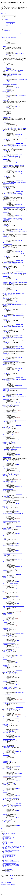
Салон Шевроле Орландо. (9, 731)
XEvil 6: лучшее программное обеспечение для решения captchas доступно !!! (14, 263)
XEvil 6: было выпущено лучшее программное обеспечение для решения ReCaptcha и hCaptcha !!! (15, 207)
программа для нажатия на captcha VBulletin (13, 165)
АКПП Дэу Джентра (8, 576)
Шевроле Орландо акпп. (9, 442)
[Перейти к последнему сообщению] (21, 125)
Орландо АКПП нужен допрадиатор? (12, 805)
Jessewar (18, 417)
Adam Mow (19, 447)
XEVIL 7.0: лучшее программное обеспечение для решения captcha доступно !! (15, 232)
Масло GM (5, 100)
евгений (5, 636)
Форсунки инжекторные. (9, 739)
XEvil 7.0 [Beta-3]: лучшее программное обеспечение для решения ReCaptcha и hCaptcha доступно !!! (14, 219)
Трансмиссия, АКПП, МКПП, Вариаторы (13, 70)
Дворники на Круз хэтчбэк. (9, 753)
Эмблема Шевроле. (7, 650)
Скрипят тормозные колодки (10, 569)
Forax (5, 622)
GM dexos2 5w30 (7, 628)
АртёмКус (5, 681)
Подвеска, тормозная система (10, 84)
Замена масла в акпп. (8, 489)
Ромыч (4, 651)
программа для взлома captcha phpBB (12, 156)
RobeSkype (18, 611)
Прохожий (5, 710)
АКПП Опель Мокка (8, 613)
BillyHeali (5, 577)
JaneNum (18, 518)
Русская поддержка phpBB (7, 878)
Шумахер (5, 740)
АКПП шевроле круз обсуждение (11, 798)
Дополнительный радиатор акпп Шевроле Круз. (14, 420)
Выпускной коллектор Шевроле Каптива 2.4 (13, 606)
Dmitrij (17, 550)
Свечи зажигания (7, 694)
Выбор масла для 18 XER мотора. (11, 405)
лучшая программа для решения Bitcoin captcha (14, 370)
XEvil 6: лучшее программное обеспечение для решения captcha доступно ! (14, 327)
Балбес (17, 684)
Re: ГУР (18, 106)
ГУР (4, 591)
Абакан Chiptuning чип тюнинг (10, 672)
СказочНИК (6, 460)
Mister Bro (6, 563)
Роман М (18, 125)
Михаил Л (5, 414)
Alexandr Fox (6, 500)
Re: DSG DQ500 (20, 53)
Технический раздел (8, 37)
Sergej (5, 450)
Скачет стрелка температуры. (10, 412)
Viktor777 (5, 732)
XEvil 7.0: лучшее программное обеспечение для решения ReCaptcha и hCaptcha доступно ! (14, 146)
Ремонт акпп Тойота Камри (9, 481)
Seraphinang (6, 381)
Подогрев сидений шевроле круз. (11, 474)
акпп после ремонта (8, 635)
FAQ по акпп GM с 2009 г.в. (9, 783)
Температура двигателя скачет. (10, 449)
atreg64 (7, 54)
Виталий (5, 547)
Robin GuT (6, 747)
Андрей (5, 421)
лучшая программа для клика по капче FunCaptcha (15, 253)
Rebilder (18, 454)
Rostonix (5, 475)
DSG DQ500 (6, 506)
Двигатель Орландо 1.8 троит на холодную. (13, 620)
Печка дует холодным (8, 680)
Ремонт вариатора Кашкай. (9, 434)
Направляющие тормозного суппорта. (12, 812)
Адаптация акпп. (7, 117)
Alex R (4, 607)
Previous (18, 736)
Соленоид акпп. (7, 496)
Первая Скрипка (7, 688)
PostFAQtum (19, 647)
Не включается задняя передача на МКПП (13, 513)
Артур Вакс (19, 699)
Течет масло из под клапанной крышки (12, 776)
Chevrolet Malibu (7, 457)
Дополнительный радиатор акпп (18, 74)
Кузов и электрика (7, 91)
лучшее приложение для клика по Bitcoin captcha (14, 128)
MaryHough (8, 68)
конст (4, 406)
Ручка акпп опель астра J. (9, 643)
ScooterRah (8, 97)
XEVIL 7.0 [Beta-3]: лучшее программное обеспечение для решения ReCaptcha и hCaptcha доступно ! (14, 195)
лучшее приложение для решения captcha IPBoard (14, 273)
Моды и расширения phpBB (7, 882)
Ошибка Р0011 (6, 724)
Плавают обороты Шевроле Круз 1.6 (11, 545)
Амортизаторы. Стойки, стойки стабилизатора (14, 702)
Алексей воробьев (7, 599)
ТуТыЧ (4, 696)
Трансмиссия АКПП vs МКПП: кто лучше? (13, 583)
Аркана (18, 758)
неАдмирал (19, 773)
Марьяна (6, 507)
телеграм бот (19, 486)
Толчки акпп (6, 535)
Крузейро (5, 570)
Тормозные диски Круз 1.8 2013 (10, 687)
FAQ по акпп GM (8, 75)
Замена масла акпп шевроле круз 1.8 (11, 521)
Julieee (4, 436)
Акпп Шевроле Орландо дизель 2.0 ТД (12, 709)
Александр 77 (6, 644)
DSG (4, 46)
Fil (5, 821)
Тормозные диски (7, 761)
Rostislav (18, 788)
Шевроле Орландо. (7, 528)
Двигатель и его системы (9, 57)
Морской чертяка (20, 633)
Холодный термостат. (8, 561)
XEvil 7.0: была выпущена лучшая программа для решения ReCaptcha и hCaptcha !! (14, 294)
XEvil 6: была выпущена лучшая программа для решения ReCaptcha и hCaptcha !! (14, 360)
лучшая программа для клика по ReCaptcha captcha (15, 136)
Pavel (17, 432)
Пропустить (3, 13)
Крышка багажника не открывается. (11, 790)
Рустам (6, 468)
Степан (5, 428)
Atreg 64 (6, 122)
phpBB (11, 875)
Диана (5, 592)
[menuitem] (10, 22)
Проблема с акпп (7, 427)
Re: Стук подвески (20, 87)
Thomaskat (18, 410)
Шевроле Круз (6, 665)
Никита (5, 522)
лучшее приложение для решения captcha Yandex (14, 173)
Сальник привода (7, 820)
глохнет (5, 598)
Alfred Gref (8, 89)
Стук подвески (6, 466)
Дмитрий (5, 777)
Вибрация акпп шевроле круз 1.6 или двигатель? (14, 716)
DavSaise (18, 618)
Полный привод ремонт (8, 746)
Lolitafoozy (5, 585)
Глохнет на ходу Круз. (8, 657)
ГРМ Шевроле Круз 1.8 (8, 768)
